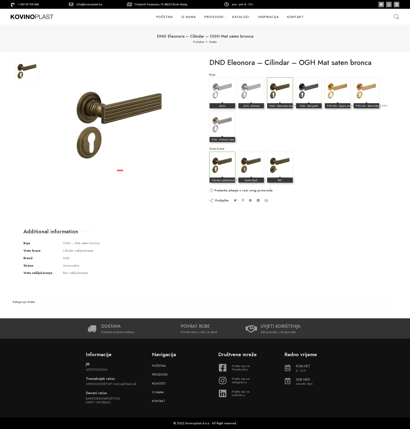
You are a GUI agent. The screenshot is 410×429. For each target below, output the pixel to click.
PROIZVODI (214, 17)
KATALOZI (241, 17)
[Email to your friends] (266, 200)
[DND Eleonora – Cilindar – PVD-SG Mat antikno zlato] (366, 81)
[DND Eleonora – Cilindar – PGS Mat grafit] (309, 81)
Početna (198, 42)
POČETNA (164, 17)
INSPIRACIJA (268, 17)
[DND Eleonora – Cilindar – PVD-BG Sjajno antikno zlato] (337, 81)
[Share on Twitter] (235, 200)
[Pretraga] (396, 16)
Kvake (213, 42)
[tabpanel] (120, 113)
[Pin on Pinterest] (250, 200)
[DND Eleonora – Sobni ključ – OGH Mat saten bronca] (251, 156)
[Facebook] (381, 4)
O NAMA (189, 17)
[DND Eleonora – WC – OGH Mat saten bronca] (280, 156)
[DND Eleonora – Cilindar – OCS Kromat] (251, 81)
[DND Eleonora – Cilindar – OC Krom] (222, 81)
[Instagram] (389, 4)
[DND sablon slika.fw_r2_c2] (27, 71)
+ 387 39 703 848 (28, 4)
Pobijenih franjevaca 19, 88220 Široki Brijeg (161, 4)
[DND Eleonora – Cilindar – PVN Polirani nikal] (222, 115)
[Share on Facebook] (243, 200)
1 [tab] (120, 170)
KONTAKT (295, 17)
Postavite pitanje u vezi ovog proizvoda (243, 190)
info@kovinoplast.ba (89, 4)
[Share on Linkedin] (258, 200)
